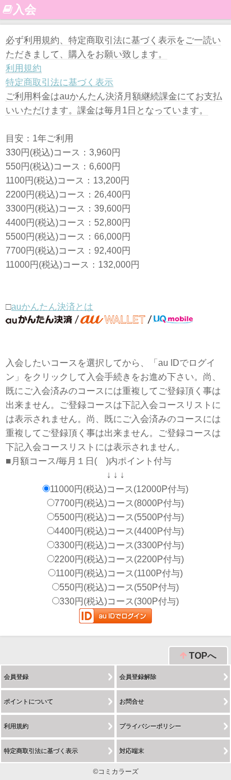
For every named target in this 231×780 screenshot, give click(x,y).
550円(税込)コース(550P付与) (119, 587)
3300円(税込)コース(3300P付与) (119, 545)
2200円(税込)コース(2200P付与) (119, 559)
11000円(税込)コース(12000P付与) (119, 489)
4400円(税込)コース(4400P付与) (119, 531)
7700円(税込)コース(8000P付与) (119, 503)
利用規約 (23, 68)
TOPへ (201, 655)
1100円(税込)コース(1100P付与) (119, 573)
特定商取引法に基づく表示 (59, 82)
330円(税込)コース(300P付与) (119, 601)
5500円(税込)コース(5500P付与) (119, 517)
